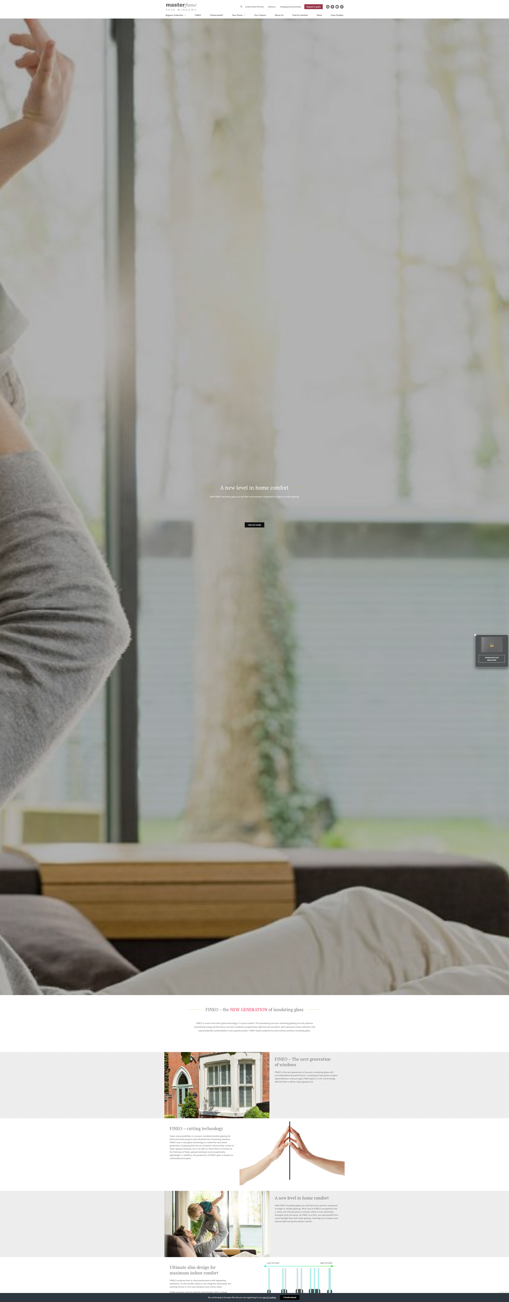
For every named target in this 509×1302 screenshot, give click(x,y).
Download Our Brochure (492, 658)
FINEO (198, 15)
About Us (279, 15)
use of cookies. (269, 1297)
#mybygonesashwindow (290, 6)
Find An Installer (300, 15)
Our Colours (260, 15)
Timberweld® (216, 15)
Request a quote (313, 6)
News (319, 15)
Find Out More (254, 525)
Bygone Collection (174, 15)
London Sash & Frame (254, 6)
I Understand (289, 1297)
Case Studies (337, 15)
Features (272, 6)
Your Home (237, 15)
